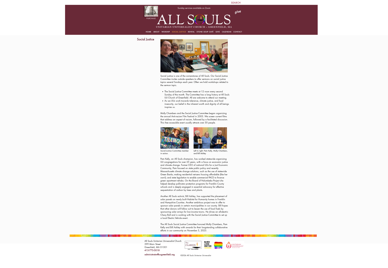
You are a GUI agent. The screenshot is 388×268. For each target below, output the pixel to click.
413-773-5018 (152, 250)
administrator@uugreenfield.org (159, 254)
